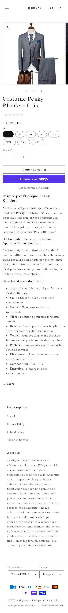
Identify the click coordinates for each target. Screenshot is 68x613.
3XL (23, 142)
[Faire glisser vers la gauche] (26, 91)
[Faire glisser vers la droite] (42, 91)
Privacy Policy (16, 424)
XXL (9, 142)
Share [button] (10, 383)
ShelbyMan (22, 600)
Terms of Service (17, 439)
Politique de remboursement (22, 605)
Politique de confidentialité (46, 600)
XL (54, 134)
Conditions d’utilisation (51, 605)
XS (8, 134)
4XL (38, 142)
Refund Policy (15, 432)
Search (11, 416)
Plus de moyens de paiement (34, 187)
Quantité (7, 150)
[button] (7, 8)
